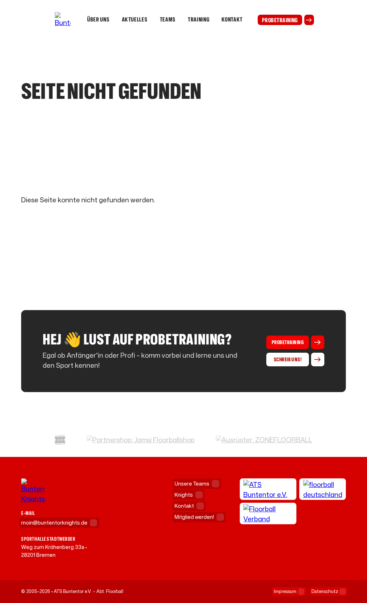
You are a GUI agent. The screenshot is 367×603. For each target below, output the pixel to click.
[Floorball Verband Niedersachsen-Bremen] (268, 513)
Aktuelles (135, 19)
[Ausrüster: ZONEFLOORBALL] (264, 440)
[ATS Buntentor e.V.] (268, 489)
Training (198, 19)
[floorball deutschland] (322, 489)
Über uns (98, 19)
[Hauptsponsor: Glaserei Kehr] (60, 440)
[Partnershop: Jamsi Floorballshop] (141, 440)
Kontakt (231, 19)
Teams (168, 19)
